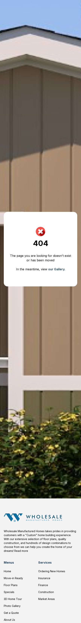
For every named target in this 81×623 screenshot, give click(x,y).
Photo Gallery (12, 605)
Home (7, 571)
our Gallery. (56, 269)
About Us (9, 619)
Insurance (44, 578)
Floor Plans (11, 585)
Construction (46, 592)
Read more (21, 550)
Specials (9, 592)
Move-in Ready (13, 578)
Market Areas (46, 599)
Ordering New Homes (51, 571)
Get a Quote (11, 612)
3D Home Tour (13, 599)
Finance (43, 585)
